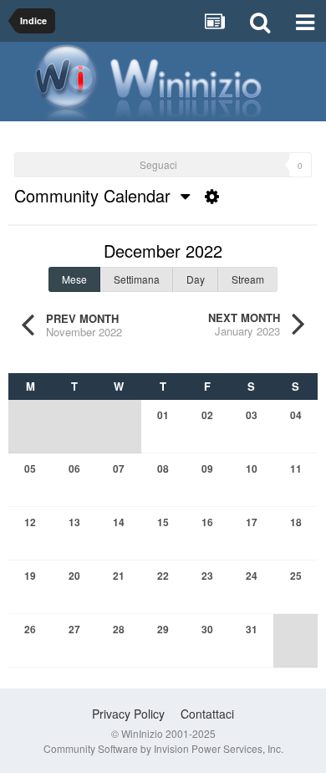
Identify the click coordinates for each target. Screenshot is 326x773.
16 (207, 522)
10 (251, 468)
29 (163, 629)
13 (74, 522)
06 (74, 468)
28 (119, 629)
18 (296, 522)
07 (119, 468)
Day (195, 279)
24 (251, 575)
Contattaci (207, 713)
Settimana (137, 279)
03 (251, 414)
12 (30, 522)
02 (207, 414)
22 (163, 575)
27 (74, 629)
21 (119, 575)
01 (163, 414)
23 (207, 575)
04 (296, 414)
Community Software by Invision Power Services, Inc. (163, 748)
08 (163, 468)
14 (119, 522)
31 (251, 629)
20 (74, 575)
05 (30, 468)
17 (251, 522)
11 (296, 468)
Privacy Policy (128, 713)
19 (30, 575)
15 (163, 522)
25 (296, 575)
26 (30, 629)
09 (207, 468)
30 (207, 629)
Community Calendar (97, 195)
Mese (74, 279)
